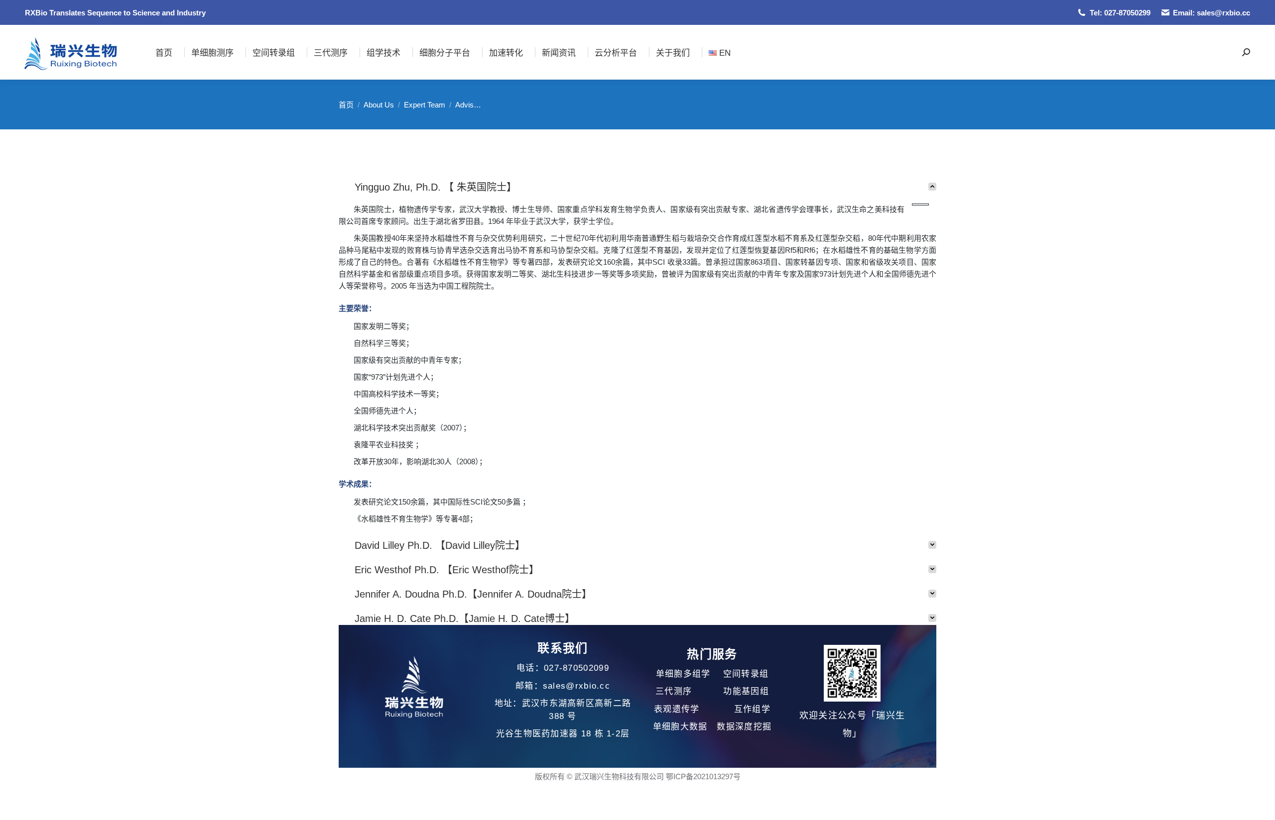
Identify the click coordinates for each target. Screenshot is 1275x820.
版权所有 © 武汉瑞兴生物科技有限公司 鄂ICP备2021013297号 (638, 776)
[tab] (637, 184)
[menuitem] (163, 52)
